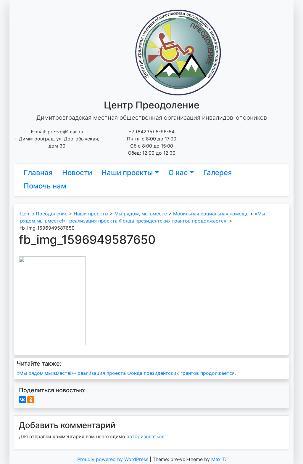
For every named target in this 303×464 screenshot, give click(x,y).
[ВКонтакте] (22, 399)
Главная (38, 172)
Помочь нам (45, 186)
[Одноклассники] (30, 399)
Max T (218, 459)
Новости (77, 172)
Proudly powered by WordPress (113, 459)
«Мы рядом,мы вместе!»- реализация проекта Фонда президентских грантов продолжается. (126, 373)
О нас (178, 172)
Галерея (217, 172)
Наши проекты (127, 172)
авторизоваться (146, 436)
